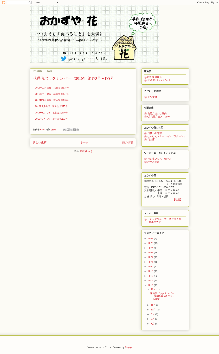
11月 (153, 305)
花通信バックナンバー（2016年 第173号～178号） (75, 78)
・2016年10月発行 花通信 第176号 (51, 100)
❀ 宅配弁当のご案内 (155, 113)
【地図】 (177, 199)
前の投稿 (127, 142)
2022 (151, 257)
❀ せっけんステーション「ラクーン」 (165, 136)
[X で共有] (71, 129)
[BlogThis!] (68, 129)
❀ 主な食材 (150, 97)
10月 (154, 309)
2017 (151, 280)
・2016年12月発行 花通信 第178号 (51, 87)
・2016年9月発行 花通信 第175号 (50, 106)
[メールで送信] (64, 129)
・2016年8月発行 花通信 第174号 (50, 112)
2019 (151, 271)
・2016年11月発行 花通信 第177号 (51, 94)
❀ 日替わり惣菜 (153, 133)
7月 (153, 323)
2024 (151, 248)
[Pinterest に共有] (77, 129)
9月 (153, 314)
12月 (154, 289)
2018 (151, 276)
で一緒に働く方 (162, 219)
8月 (153, 318)
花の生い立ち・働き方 (157, 158)
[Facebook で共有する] (74, 129)
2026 (151, 238)
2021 (151, 262)
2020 (151, 266)
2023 (151, 252)
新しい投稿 (40, 142)
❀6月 (157, 116)
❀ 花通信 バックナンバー (158, 80)
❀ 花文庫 (149, 139)
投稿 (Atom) (86, 151)
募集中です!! (153, 222)
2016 (151, 285)
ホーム (84, 142)
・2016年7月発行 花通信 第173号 (50, 119)
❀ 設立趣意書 (151, 161)
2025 (151, 243)
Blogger (128, 347)
